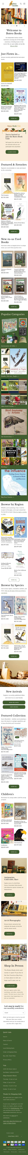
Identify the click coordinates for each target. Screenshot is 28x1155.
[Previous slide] (8, 26)
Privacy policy (14, 1151)
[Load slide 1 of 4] (11, 26)
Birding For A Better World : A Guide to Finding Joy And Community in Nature (20, 195)
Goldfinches (4, 845)
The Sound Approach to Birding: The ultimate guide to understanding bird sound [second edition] (20, 76)
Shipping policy (21, 1149)
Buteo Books (13, 1147)
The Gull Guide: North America (7, 616)
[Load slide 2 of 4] (13, 26)
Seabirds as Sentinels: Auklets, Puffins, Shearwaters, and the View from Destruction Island (7, 777)
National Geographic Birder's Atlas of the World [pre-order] (6, 108)
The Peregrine (5, 195)
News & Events (7, 1040)
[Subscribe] (23, 1013)
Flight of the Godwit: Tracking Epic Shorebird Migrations (20, 618)
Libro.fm (13, 1115)
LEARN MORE (12, 152)
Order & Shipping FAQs (10, 1052)
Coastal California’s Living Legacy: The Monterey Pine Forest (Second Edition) (20, 271)
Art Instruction (6, 437)
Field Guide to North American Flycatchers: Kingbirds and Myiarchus (20, 647)
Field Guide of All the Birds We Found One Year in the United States (19, 541)
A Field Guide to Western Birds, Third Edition (6, 297)
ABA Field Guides (7, 406)
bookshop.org (15, 1108)
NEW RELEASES (14, 702)
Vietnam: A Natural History (6, 270)
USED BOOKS (14, 707)
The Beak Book (18, 842)
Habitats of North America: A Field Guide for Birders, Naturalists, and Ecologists (7, 222)
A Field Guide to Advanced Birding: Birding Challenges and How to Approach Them (20, 298)
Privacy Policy (7, 1059)
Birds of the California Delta (20, 571)
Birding (4, 467)
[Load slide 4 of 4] (17, 26)
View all (14, 118)
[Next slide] (19, 26)
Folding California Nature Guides (6, 564)
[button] (3, 4)
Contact (5, 1044)
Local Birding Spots (8, 1048)
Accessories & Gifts (8, 346)
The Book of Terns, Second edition (19, 741)
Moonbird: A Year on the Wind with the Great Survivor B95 (20, 822)
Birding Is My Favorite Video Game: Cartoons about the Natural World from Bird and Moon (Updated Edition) (20, 108)
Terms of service (22, 1151)
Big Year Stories (6, 497)
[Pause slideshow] (25, 26)
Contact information (12, 1149)
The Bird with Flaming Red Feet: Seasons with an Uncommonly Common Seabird (20, 774)
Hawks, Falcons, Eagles (9, 376)
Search (5, 1036)
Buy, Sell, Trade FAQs (9, 1056)
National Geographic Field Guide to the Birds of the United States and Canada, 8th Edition (7, 539)
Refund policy (7, 1151)
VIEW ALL (10, 895)
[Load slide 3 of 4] (15, 26)
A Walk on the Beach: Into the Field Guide (6, 820)
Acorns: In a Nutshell (6, 83)
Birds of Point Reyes (19, 222)
